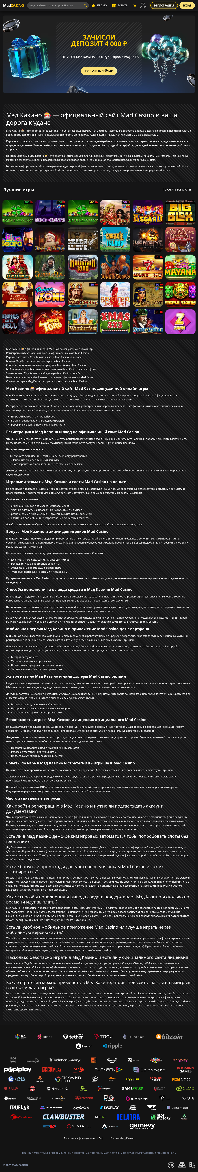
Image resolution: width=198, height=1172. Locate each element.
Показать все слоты (177, 189)
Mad (13, 5)
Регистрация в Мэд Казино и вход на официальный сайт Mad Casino (47, 353)
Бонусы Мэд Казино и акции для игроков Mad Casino (38, 361)
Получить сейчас (99, 71)
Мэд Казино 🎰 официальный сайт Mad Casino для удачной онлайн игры (50, 349)
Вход (187, 5)
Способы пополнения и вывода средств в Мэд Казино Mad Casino (46, 365)
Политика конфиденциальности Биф (83, 1138)
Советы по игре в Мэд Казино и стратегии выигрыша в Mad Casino (46, 381)
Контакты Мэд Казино (122, 1138)
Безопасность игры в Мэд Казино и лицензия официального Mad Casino (50, 377)
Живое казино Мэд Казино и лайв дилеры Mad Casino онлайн (43, 373)
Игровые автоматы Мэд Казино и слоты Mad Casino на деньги (44, 357)
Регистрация (164, 5)
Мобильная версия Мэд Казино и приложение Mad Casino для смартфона (51, 369)
